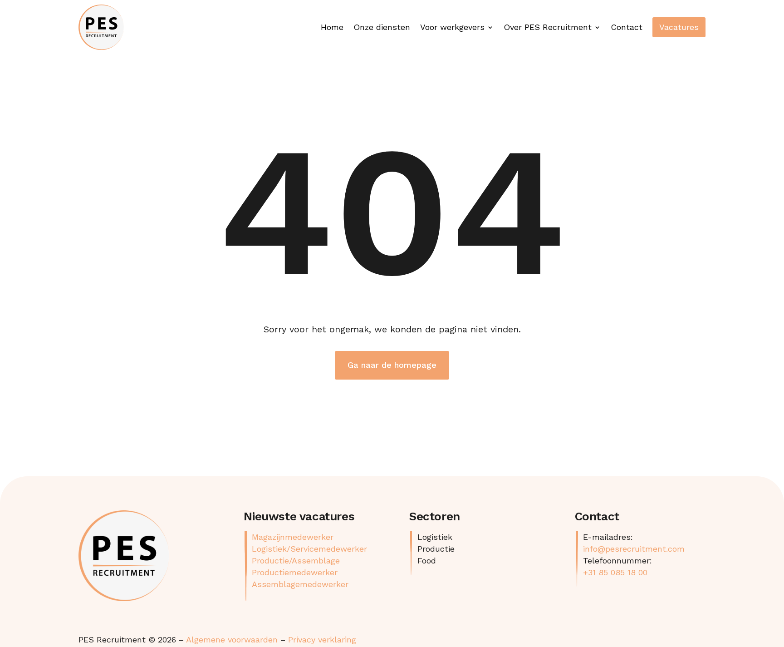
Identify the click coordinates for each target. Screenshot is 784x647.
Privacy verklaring (322, 639)
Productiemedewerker (295, 572)
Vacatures (679, 27)
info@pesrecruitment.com (634, 548)
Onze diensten (381, 27)
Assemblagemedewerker (300, 584)
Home (332, 27)
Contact (626, 27)
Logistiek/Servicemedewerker (309, 548)
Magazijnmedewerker (292, 537)
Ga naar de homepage (392, 365)
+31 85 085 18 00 (615, 572)
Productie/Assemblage (296, 560)
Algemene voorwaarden (232, 639)
